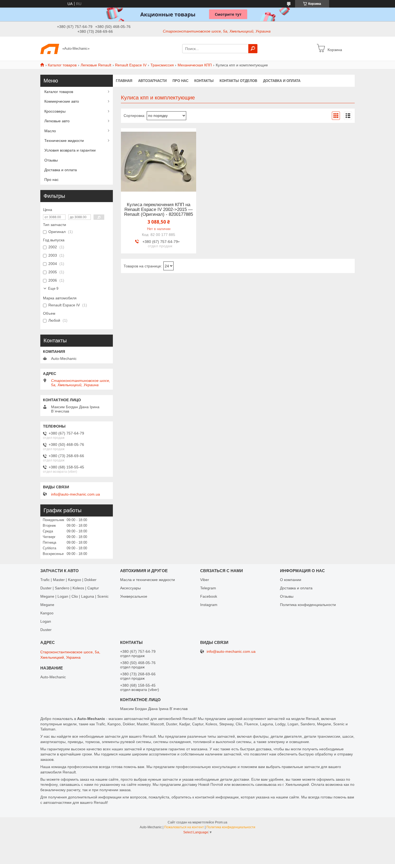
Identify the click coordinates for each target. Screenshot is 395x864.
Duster (46, 630)
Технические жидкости (64, 140)
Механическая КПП (195, 65)
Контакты (204, 81)
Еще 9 (53, 288)
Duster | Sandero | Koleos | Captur (69, 588)
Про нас (180, 81)
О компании (290, 580)
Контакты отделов (238, 81)
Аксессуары (130, 588)
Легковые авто (57, 121)
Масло (50, 131)
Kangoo (46, 613)
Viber (204, 580)
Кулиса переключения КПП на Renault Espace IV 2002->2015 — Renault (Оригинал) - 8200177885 (158, 209)
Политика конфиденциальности (308, 605)
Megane (47, 605)
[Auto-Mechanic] (49, 48)
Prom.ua (221, 822)
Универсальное (133, 596)
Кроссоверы (55, 111)
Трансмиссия (162, 65)
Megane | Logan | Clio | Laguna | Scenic (74, 596)
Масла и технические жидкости (147, 580)
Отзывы (51, 160)
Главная (124, 81)
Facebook (208, 596)
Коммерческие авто (61, 101)
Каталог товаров (62, 65)
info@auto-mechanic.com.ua (75, 494)
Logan (45, 621)
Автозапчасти (152, 81)
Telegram (208, 588)
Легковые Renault (96, 65)
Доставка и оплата (281, 81)
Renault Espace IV (130, 65)
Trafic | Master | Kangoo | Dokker (68, 580)
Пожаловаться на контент (184, 827)
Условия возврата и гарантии (70, 150)
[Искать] (252, 48)
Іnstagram (208, 605)
